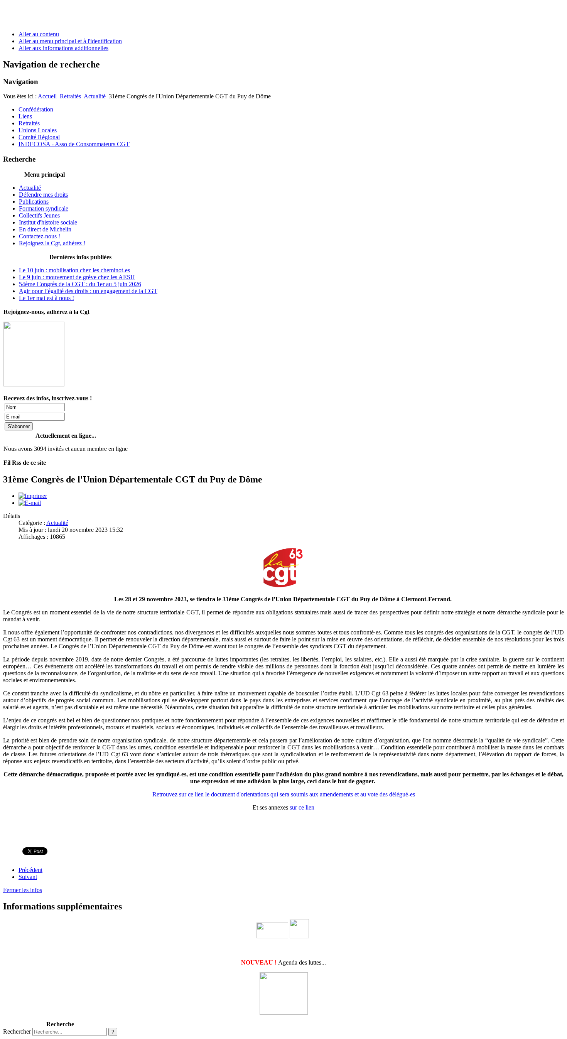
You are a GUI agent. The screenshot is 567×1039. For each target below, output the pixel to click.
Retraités (70, 96)
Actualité (95, 96)
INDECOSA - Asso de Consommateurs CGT (74, 144)
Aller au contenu (39, 34)
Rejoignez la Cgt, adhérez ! (52, 243)
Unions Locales (38, 130)
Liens (25, 116)
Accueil (47, 96)
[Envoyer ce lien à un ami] (30, 502)
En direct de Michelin (45, 229)
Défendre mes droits (43, 194)
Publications (34, 201)
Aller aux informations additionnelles (63, 48)
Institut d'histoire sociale (48, 222)
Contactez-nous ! (39, 236)
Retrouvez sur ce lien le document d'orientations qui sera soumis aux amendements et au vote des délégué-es (283, 794)
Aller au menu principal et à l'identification (70, 41)
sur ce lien (302, 807)
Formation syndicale (43, 208)
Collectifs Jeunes (39, 215)
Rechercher (17, 1031)
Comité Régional (39, 137)
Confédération (36, 109)
